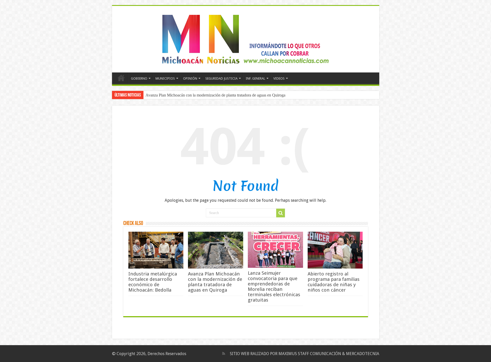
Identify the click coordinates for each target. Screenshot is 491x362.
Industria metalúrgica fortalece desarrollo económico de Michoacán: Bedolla (152, 282)
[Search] (280, 213)
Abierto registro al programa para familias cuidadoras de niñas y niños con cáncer (334, 282)
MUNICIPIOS (165, 78)
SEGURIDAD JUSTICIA (221, 78)
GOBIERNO (139, 78)
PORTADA (121, 77)
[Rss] (224, 353)
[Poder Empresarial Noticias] (245, 38)
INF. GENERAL (255, 78)
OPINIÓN (190, 78)
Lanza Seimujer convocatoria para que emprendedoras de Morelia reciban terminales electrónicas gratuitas (274, 286)
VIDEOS (279, 78)
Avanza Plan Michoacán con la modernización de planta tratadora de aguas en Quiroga (215, 95)
